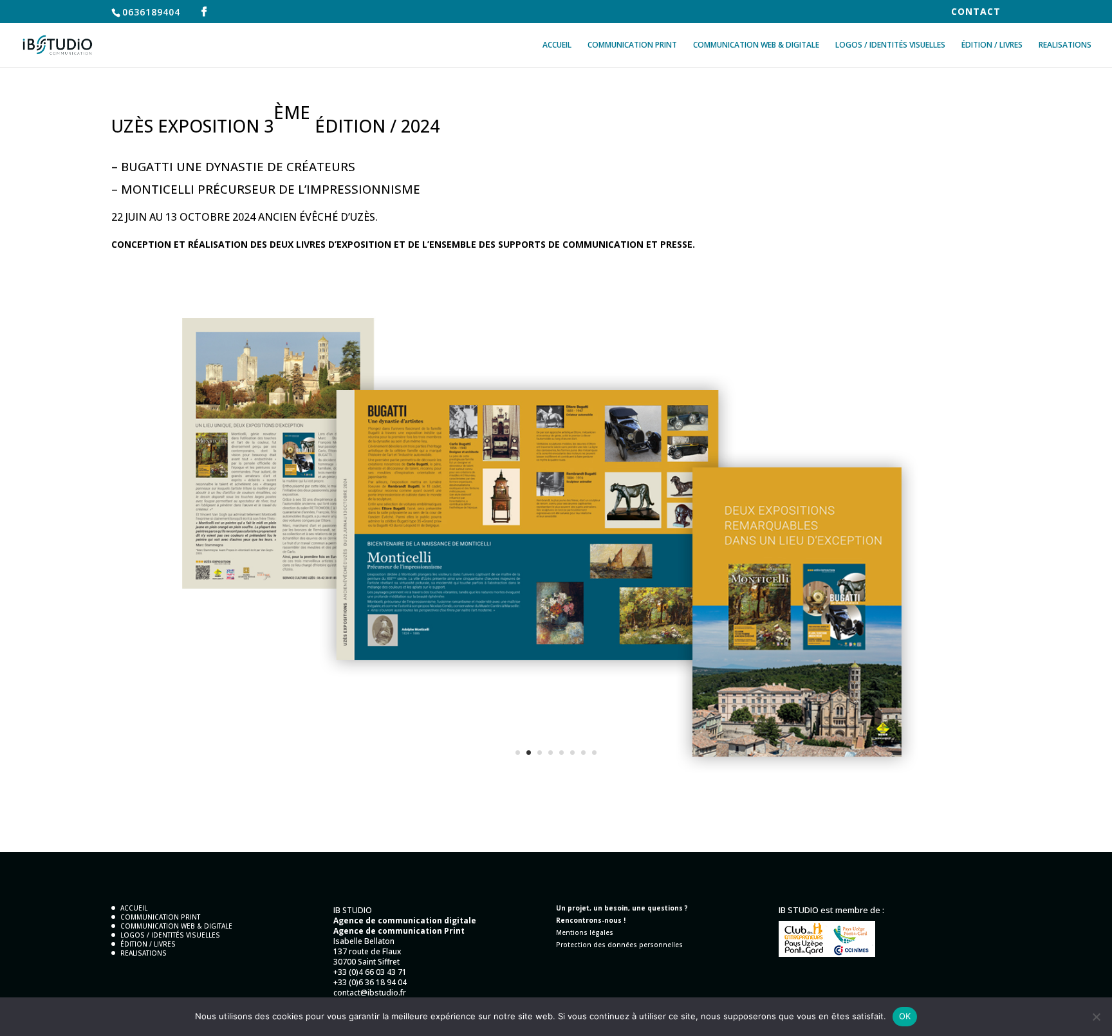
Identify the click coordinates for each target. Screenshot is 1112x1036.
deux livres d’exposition (330, 244)
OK (905, 1016)
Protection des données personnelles (619, 944)
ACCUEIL (556, 45)
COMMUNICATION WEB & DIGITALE (756, 45)
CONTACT (976, 12)
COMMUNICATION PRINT (632, 45)
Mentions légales (584, 932)
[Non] (1095, 1016)
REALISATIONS (1065, 45)
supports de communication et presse (595, 244)
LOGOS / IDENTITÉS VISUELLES (890, 45)
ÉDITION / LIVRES (992, 45)
